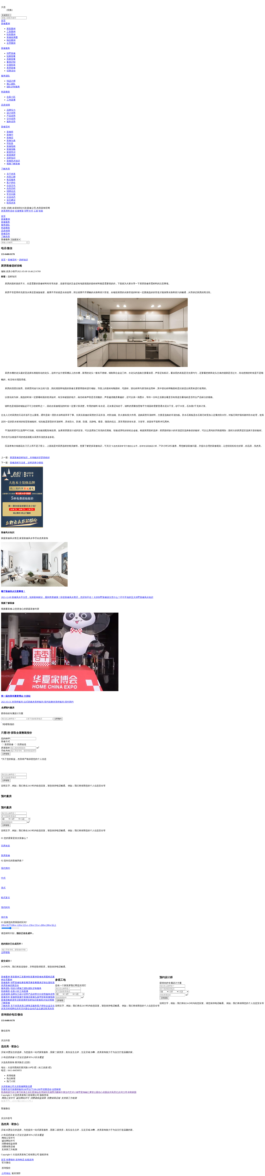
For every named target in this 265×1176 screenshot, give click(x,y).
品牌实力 (11, 110)
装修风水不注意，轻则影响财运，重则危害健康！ (36, 597)
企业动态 (11, 197)
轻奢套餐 (11, 56)
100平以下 (28, 1089)
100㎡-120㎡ (17, 925)
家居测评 (11, 155)
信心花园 (102, 1092)
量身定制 (11, 62)
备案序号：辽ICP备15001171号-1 (17, 1101)
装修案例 (5, 23)
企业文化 (11, 185)
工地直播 (11, 100)
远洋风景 (111, 1092)
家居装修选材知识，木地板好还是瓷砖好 (30, 457)
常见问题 (11, 194)
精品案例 (11, 40)
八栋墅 (77, 1092)
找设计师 (11, 81)
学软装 (10, 143)
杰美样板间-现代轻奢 (42, 702)
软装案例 (11, 34)
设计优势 (11, 113)
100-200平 (38, 1089)
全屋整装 (19, 211)
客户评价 (11, 182)
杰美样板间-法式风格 (22, 702)
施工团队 (11, 84)
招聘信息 (11, 191)
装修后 (10, 137)
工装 (36, 211)
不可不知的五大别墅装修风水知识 (136, 597)
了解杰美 (5, 169)
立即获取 (5, 754)
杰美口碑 (11, 177)
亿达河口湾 (122, 1092)
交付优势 (11, 119)
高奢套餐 (11, 59)
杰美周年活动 (7, 211)
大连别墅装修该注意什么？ (107, 597)
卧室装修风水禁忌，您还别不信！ (77, 597)
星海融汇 (85, 1092)
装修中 (10, 135)
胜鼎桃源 (5, 1092)
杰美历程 (11, 188)
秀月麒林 (56, 1092)
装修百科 (5, 127)
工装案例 (11, 31)
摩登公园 (93, 1092)
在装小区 (11, 97)
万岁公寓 (14, 1092)
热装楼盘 (5, 92)
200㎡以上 (51, 925)
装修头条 (11, 140)
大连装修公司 (7, 1086)
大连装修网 (19, 1086)
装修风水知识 (13, 161)
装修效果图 (12, 37)
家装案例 (11, 28)
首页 (3, 20)
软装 (41, 211)
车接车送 (5, 1089)
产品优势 (11, 116)
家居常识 (11, 152)
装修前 (10, 132)
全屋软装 (11, 65)
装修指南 (11, 146)
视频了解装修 (13, 164)
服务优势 (11, 121)
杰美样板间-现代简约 (63, 702)
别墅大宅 (28, 211)
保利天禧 (47, 1092)
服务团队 (5, 76)
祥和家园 (132, 1092)
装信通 (28, 1086)
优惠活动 (11, 71)
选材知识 (11, 158)
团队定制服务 (13, 87)
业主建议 (11, 200)
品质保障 (5, 105)
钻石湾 (39, 1092)
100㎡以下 (6, 925)
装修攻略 (11, 149)
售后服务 (11, 180)
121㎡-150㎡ (29, 925)
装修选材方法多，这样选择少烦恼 (26, 462)
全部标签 (56, 1089)
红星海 (33, 1092)
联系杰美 (11, 203)
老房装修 (11, 68)
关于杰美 (11, 174)
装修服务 (5, 48)
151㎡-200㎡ (40, 925)
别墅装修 (11, 53)
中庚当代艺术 (67, 1092)
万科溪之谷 (24, 1092)
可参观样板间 (16, 1089)
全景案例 (11, 43)
